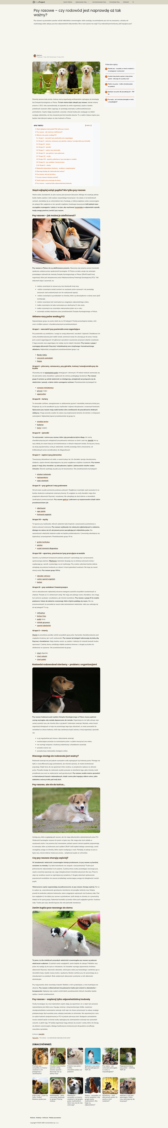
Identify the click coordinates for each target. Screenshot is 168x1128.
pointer (39, 545)
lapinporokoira (42, 477)
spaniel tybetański (44, 625)
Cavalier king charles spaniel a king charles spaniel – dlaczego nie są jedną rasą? (57, 1070)
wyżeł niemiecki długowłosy (47, 548)
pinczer (40, 391)
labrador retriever (43, 576)
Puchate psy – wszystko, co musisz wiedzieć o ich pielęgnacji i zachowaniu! (39, 1070)
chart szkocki (42, 656)
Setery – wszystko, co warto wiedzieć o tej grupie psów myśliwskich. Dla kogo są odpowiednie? (93, 1100)
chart (39, 653)
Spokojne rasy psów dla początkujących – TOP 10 (92, 1068)
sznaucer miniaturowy (45, 388)
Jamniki (90, 440)
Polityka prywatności (55, 1118)
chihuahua (41, 613)
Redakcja (38, 1118)
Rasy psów (68, 2)
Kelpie (39, 361)
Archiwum (45, 1118)
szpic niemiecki (42, 481)
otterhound (41, 508)
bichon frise (41, 616)
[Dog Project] (38, 2)
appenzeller (41, 394)
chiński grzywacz (43, 622)
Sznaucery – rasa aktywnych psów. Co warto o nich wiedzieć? (109, 1098)
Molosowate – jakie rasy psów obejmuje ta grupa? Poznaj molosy (57, 1098)
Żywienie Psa (114, 2)
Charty (34, 635)
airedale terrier (42, 422)
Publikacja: (43, 57)
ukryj (88, 125)
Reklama (32, 1118)
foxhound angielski (44, 514)
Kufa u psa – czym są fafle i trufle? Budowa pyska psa (40, 1097)
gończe (65, 499)
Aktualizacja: (57, 57)
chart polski (41, 659)
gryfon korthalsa (43, 542)
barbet (39, 582)
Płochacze (53, 561)
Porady (126, 2)
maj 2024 (41, 1034)
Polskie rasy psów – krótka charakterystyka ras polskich (74, 1069)
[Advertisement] (84, 39)
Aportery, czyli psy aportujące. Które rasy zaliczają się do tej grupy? (127, 1098)
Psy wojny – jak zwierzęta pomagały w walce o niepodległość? (109, 1069)
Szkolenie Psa (81, 2)
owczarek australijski (45, 358)
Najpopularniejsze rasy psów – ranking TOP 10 (127, 1068)
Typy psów (35, 1038)
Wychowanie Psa (99, 2)
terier (39, 428)
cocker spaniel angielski (46, 579)
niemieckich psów (51, 373)
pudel (39, 619)
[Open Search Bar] (133, 2)
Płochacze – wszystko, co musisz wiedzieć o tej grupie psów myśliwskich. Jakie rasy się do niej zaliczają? (75, 1100)
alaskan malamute (44, 474)
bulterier (40, 425)
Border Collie (42, 355)
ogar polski (41, 511)
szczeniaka (79, 207)
